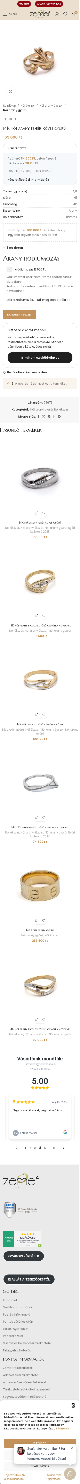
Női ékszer (28, 106)
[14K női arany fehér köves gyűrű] (40, 478)
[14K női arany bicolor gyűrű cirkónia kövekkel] (40, 581)
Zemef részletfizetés (18, 1368)
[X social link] (43, 416)
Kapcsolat (10, 1300)
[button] (74, 1406)
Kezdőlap (9, 106)
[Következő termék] (15, 119)
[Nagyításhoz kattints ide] (10, 91)
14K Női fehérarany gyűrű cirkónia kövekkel (40, 827)
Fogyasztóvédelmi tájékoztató (24, 1397)
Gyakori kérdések (23, 1256)
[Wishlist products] (65, 14)
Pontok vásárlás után (18, 1322)
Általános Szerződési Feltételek (25, 1382)
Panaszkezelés (13, 1336)
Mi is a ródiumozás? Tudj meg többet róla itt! (39, 300)
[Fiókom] (57, 14)
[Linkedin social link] (54, 416)
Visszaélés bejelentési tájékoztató (27, 1343)
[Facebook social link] (38, 416)
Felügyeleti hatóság (17, 1350)
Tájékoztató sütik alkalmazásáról (26, 1389)
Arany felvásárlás (49, 3)
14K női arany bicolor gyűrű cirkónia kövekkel (40, 625)
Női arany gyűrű (14, 110)
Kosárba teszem (19, 315)
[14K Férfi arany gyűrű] (40, 886)
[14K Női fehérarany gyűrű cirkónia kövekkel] (40, 783)
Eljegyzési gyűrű (13, 730)
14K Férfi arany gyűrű (40, 930)
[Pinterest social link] (49, 416)
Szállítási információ (17, 1307)
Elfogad (40, 1443)
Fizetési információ (16, 1315)
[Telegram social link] (59, 416)
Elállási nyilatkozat (16, 1329)
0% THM (24, 3)
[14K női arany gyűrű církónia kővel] (40, 680)
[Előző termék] (5, 119)
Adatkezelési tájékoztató (20, 1375)
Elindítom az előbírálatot (40, 358)
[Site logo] (40, 14)
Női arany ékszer (51, 106)
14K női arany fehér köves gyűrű (40, 522)
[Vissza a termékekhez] (10, 119)
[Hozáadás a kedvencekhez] (43, 513)
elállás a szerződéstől (29, 1279)
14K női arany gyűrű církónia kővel (40, 724)
